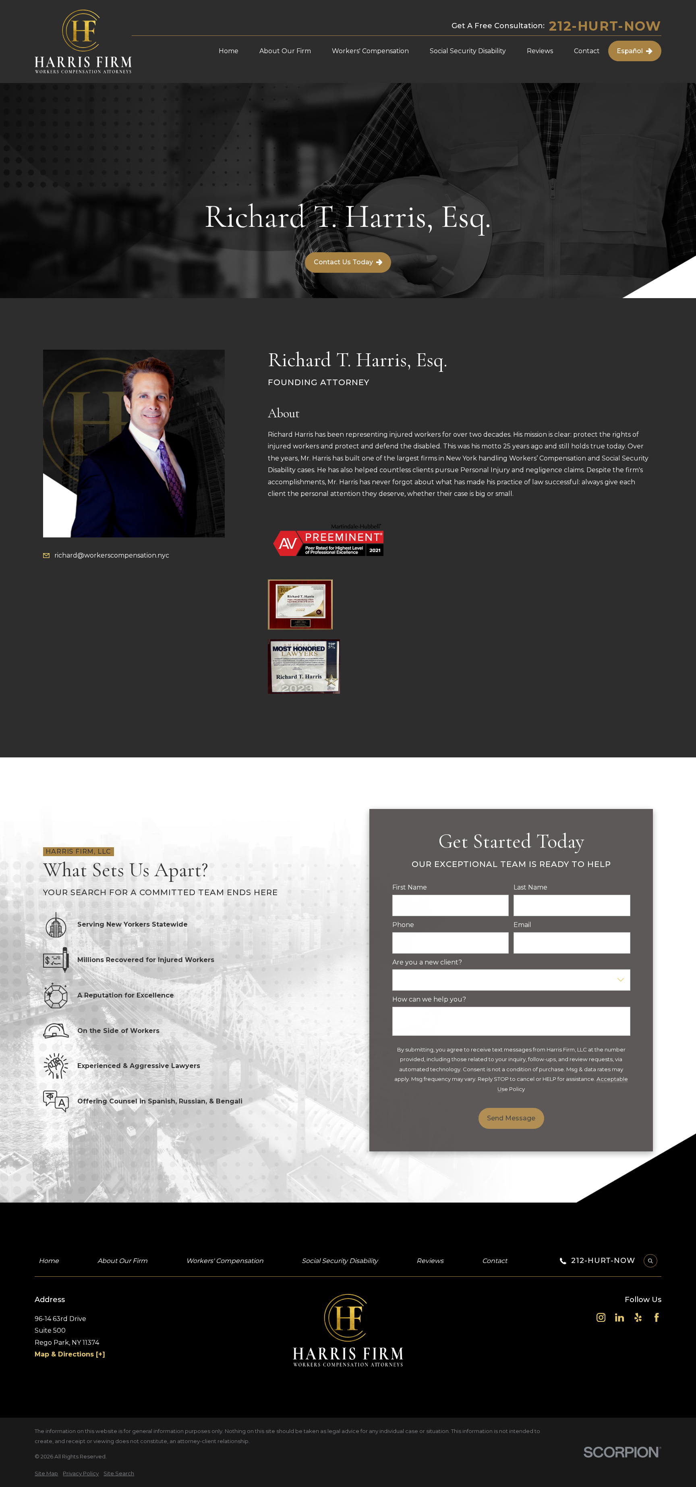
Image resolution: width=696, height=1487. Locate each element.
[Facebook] (656, 1317)
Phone (403, 925)
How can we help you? (429, 999)
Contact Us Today (343, 262)
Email (522, 925)
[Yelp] (638, 1317)
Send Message (511, 1118)
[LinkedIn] (619, 1317)
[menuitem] (46, 1473)
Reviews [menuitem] (540, 51)
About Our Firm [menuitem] (285, 51)
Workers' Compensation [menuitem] (370, 51)
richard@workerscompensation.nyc (111, 555)
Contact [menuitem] (587, 51)
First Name (409, 887)
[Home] (83, 41)
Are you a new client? (427, 962)
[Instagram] (601, 1317)
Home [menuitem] (228, 51)
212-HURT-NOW (605, 26)
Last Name (530, 887)
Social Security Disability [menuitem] (468, 51)
